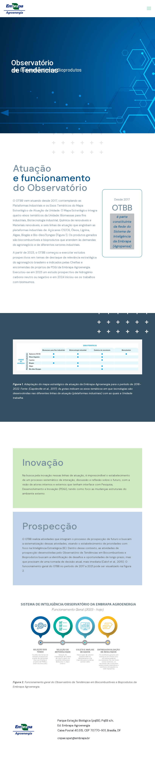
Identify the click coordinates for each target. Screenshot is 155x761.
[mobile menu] (149, 8)
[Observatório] (14, 8)
